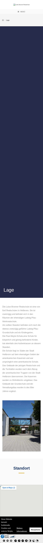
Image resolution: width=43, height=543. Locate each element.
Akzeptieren (35, 530)
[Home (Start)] (3, 20)
